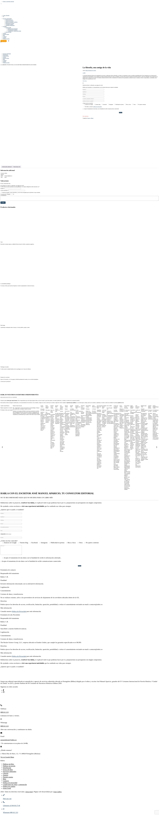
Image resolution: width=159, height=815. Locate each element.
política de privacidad (97, 106)
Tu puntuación (3, 194)
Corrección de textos (9, 20)
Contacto (5, 36)
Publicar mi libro (6, 38)
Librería (4, 37)
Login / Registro (6, 15)
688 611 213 (4, 712)
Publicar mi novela (9, 766)
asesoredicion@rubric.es (8, 740)
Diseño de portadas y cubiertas (11, 22)
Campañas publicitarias (10, 25)
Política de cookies (9, 786)
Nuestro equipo (6, 34)
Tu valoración (3, 195)
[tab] (7, 167)
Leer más (79, 247)
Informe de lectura (9, 19)
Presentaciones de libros (12, 29)
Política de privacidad (10, 783)
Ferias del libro (8, 32)
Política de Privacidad (19, 611)
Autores (4, 33)
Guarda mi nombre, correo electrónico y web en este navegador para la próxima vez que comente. (21, 192)
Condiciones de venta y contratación (15, 784)
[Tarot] (12, 239)
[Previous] (2, 447)
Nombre (2, 188)
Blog (4, 35)
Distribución (7, 27)
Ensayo (88, 118)
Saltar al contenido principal (8, 1)
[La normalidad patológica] (12, 281)
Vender (4, 26)
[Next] (156, 447)
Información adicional (6, 166)
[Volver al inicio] (9, 13)
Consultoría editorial (9, 24)
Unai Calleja (57, 792)
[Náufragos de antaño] (12, 364)
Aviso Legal (7, 788)
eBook (92, 118)
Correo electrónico (4, 190)
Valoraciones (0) (16, 166)
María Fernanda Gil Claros (90, 70)
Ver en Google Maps (7, 757)
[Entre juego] (12, 323)
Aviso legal (29, 792)
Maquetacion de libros (9, 23)
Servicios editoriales (7, 18)
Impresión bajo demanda (13, 28)
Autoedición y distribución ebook (14, 31)
